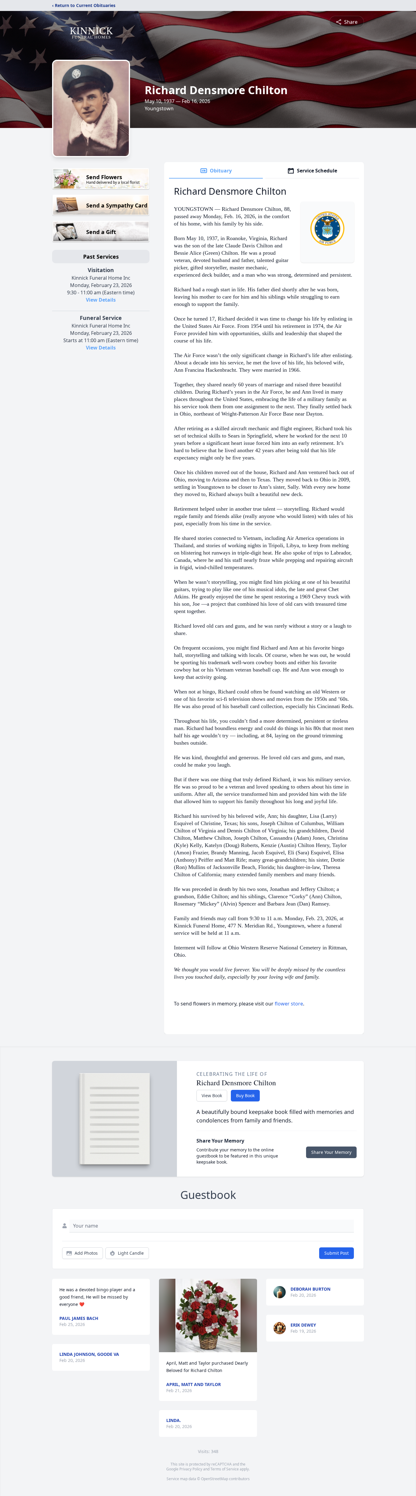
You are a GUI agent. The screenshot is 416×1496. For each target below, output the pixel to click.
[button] (208, 1315)
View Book (212, 1095)
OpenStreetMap (214, 1478)
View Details (101, 299)
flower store (289, 1003)
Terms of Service (224, 1469)
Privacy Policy (190, 1469)
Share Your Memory (331, 1152)
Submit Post (336, 1253)
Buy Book (245, 1095)
